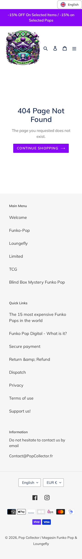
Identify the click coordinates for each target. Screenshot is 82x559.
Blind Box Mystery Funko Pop (37, 282)
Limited (16, 256)
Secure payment (24, 346)
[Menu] (74, 47)
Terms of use (21, 398)
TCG (13, 269)
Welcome (18, 217)
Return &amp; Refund (29, 359)
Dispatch (17, 372)
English (28, 482)
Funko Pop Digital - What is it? (38, 333)
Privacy (16, 385)
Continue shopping (37, 148)
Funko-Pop (19, 230)
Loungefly (18, 243)
